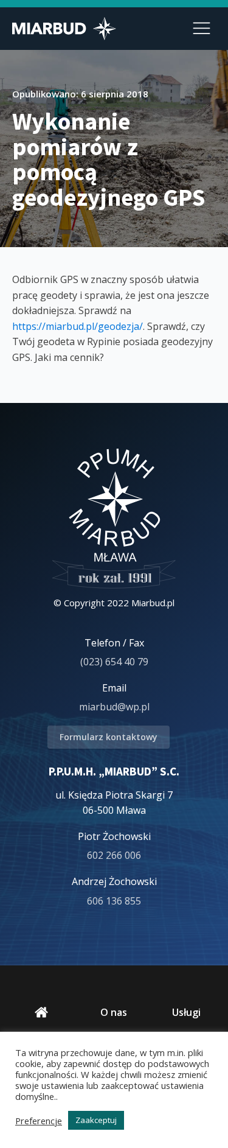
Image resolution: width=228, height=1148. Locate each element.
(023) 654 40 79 (114, 661)
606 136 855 (114, 901)
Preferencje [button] (38, 1120)
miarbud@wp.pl (114, 706)
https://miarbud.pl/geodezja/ (77, 326)
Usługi (186, 1012)
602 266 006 (114, 855)
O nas (113, 1012)
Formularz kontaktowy (108, 737)
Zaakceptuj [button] (96, 1120)
